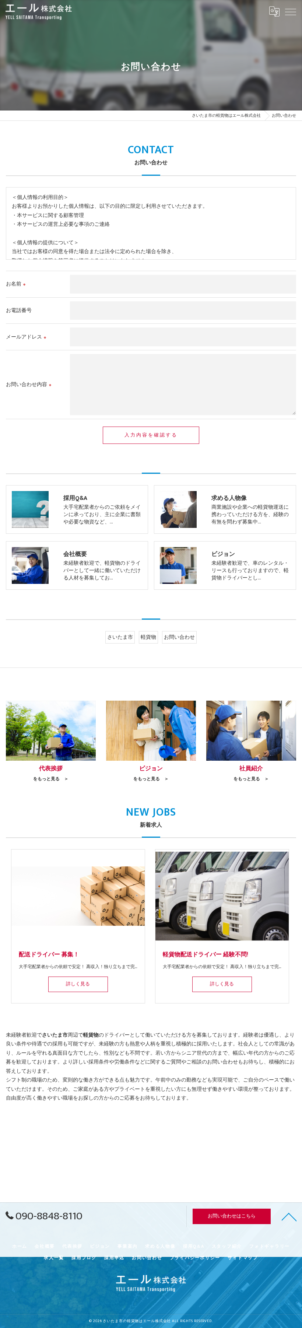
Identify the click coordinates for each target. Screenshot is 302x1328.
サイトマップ (243, 1257)
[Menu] (290, 11)
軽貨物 (148, 637)
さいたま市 (120, 637)
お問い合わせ (179, 637)
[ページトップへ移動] (289, 1216)
